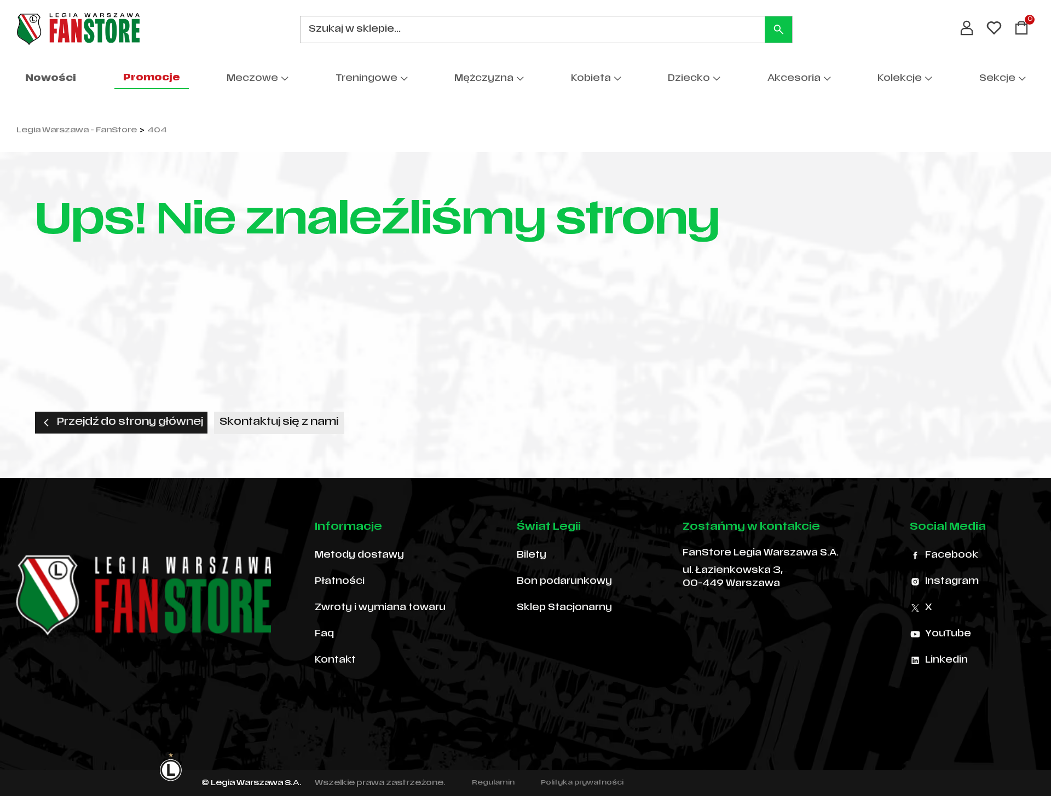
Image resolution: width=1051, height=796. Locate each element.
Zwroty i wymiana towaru (380, 608)
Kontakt (335, 660)
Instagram (952, 581)
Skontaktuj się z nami (279, 422)
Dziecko (689, 78)
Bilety (531, 555)
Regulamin (493, 783)
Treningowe (366, 78)
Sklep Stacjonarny (564, 608)
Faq (324, 634)
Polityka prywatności (582, 783)
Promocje (151, 78)
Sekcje (997, 78)
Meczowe (252, 78)
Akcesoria (794, 78)
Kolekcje (899, 78)
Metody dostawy (359, 555)
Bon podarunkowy (564, 581)
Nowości (50, 78)
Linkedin (946, 660)
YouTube (948, 634)
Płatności (340, 581)
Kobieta (591, 78)
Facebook (951, 555)
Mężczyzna (483, 78)
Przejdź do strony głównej (130, 422)
